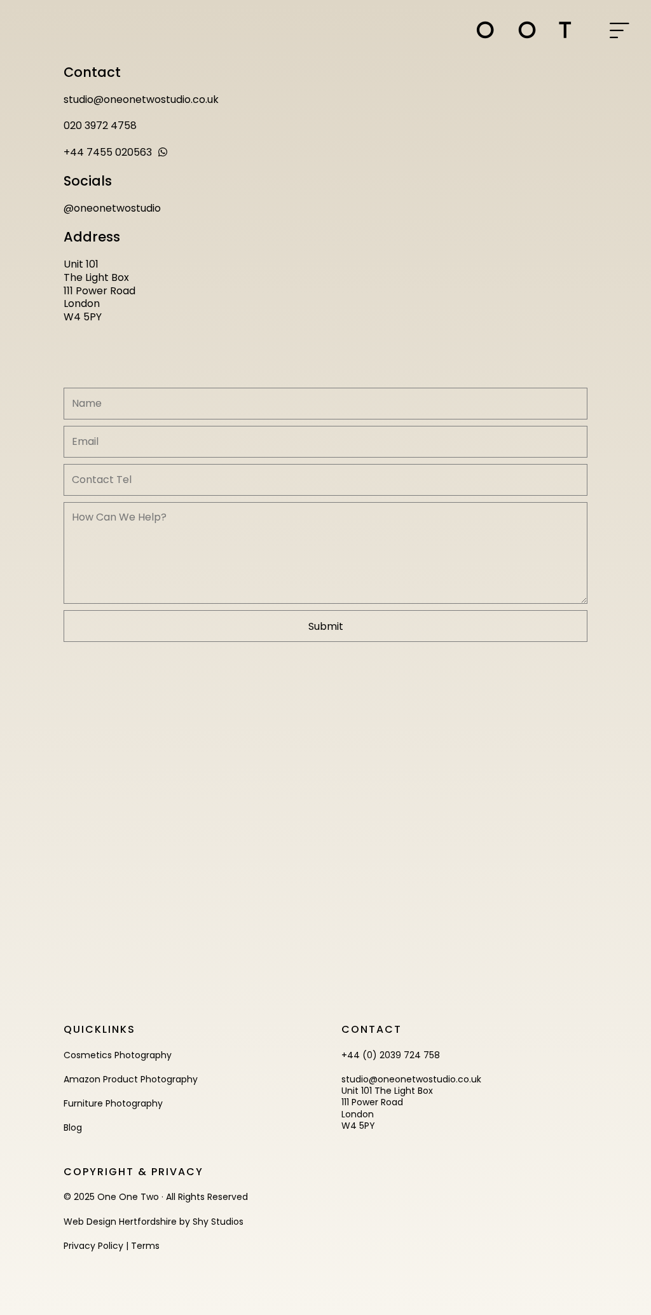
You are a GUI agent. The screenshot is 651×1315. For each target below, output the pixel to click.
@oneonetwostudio (112, 208)
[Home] (524, 29)
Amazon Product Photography (131, 1079)
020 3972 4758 (100, 125)
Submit (325, 626)
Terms (145, 1245)
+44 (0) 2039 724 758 (390, 1055)
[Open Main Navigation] (619, 32)
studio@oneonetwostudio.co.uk (141, 99)
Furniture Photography (113, 1103)
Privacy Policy (93, 1245)
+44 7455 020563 (108, 152)
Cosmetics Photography (118, 1055)
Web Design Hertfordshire (120, 1221)
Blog (73, 1127)
